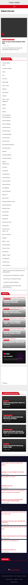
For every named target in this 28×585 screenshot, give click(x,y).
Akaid (3, 65)
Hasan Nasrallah (6, 181)
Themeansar (24, 576)
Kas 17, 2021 (6, 45)
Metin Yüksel (5, 198)
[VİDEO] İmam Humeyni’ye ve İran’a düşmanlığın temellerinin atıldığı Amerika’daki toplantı (12, 500)
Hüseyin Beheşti (6, 184)
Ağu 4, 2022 (7, 325)
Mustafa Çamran (6, 208)
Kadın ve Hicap (6, 248)
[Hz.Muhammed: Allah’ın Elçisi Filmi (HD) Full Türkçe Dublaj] (14, 530)
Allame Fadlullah (6, 120)
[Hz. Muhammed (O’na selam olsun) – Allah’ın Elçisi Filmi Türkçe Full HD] (14, 515)
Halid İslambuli (5, 174)
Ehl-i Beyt (4, 78)
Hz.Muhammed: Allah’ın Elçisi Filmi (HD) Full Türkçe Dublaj (14, 536)
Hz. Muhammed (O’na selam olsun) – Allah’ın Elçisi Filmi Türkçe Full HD (13, 521)
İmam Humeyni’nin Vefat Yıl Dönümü (14, 403)
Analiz (3, 71)
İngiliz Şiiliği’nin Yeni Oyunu (6, 485)
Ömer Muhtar (5, 215)
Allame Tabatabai (6, 124)
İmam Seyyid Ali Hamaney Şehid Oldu (13, 446)
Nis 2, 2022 (7, 345)
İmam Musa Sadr (6, 148)
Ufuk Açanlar (5, 92)
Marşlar (4, 111)
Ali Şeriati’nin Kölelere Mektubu (10, 282)
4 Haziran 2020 (6, 502)
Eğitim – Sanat (5, 241)
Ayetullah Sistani (6, 130)
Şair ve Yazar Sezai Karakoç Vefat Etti (13, 42)
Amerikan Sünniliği (6, 68)
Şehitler (4, 161)
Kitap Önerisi (5, 251)
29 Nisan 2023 (6, 474)
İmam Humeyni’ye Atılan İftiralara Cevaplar (13, 275)
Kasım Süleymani (6, 191)
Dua (3, 75)
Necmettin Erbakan (6, 158)
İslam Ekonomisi (6, 244)
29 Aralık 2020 (5, 487)
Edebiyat (4, 237)
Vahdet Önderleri (10, 39)
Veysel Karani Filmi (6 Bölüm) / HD (8, 549)
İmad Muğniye (5, 187)
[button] (26, 6)
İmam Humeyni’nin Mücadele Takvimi (12, 278)
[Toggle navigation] (14, 7)
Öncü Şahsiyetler (6, 115)
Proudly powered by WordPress (7, 576)
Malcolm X (4, 194)
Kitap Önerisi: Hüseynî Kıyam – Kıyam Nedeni (12, 322)
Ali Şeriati (4, 167)
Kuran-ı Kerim (5, 85)
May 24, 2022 (7, 335)
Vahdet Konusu (6, 262)
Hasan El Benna (6, 177)
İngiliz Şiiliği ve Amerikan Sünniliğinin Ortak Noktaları (12, 472)
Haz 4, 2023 (7, 304)
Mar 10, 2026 (7, 420)
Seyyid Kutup (5, 225)
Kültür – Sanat (5, 99)
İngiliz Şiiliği (5, 82)
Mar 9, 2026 (7, 435)
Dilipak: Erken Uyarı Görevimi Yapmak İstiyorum (11, 302)
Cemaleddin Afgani (6, 134)
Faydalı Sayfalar (6, 62)
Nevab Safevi (5, 211)
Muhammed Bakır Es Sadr (8, 201)
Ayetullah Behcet (6, 127)
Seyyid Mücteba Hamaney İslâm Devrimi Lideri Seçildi (13, 432)
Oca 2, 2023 (7, 314)
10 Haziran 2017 (6, 538)
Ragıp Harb (5, 218)
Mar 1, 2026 (7, 449)
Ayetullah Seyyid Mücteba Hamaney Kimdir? (13, 418)
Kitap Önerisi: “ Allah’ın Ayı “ (14, 343)
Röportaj (4, 89)
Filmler (4, 108)
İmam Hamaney (6, 137)
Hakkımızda (16, 579)
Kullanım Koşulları (9, 579)
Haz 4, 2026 (6, 406)
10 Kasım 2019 (6, 524)
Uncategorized (5, 258)
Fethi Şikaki (5, 170)
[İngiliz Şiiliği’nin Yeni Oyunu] (14, 480)
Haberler (4, 39)
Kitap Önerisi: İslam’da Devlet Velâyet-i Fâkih (12, 332)
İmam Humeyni (5, 141)
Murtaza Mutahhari (6, 205)
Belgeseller (5, 101)
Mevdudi (4, 151)
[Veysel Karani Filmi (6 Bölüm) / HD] (14, 544)
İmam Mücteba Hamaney (8, 144)
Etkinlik (4, 104)
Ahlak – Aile (5, 231)
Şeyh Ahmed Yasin (6, 222)
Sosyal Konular (6, 229)
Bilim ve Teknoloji (6, 234)
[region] (14, 375)
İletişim (21, 579)
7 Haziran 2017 (6, 551)
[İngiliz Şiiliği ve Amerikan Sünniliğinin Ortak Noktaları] (14, 466)
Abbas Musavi (5, 163)
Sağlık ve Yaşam (6, 255)
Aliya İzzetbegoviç (6, 117)
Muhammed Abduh (6, 154)
